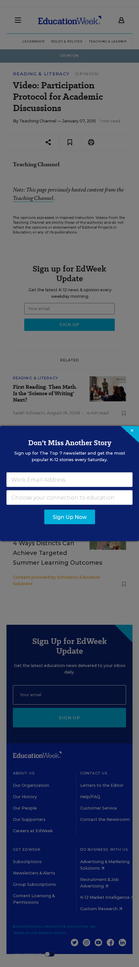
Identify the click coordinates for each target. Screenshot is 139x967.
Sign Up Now (70, 517)
